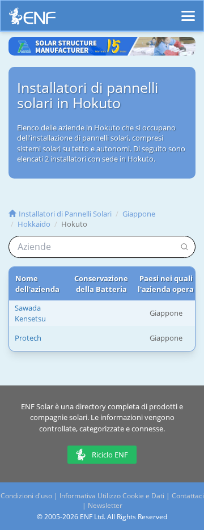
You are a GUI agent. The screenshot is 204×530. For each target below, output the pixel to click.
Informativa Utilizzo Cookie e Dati (112, 496)
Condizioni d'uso (26, 496)
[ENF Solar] (32, 19)
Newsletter (105, 505)
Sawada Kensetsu (30, 313)
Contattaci (188, 496)
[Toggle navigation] (188, 11)
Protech (28, 338)
